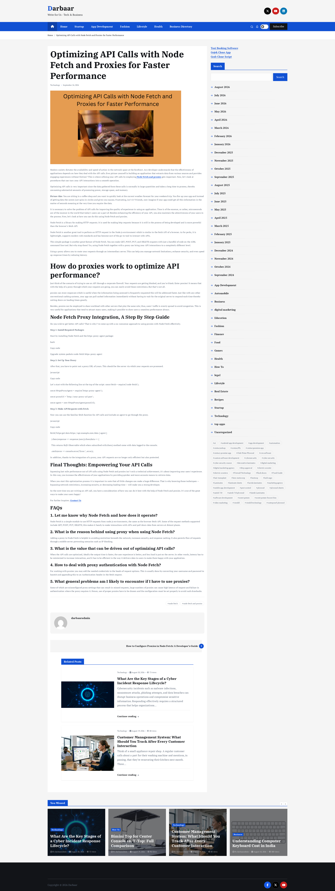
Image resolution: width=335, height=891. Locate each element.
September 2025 (224, 177)
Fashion (125, 26)
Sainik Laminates (258, 493)
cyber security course (223, 463)
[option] (76, 832)
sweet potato (244, 497)
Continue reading (127, 716)
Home (64, 26)
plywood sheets (277, 488)
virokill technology (254, 502)
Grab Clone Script (221, 56)
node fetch (173, 603)
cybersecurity (251, 458)
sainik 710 (218, 493)
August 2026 (222, 87)
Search (217, 66)
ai (215, 443)
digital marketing (225, 309)
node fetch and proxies (192, 603)
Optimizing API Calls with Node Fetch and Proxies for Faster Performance (90, 35)
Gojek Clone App (221, 52)
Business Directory (181, 26)
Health (158, 26)
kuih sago (268, 478)
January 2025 (222, 242)
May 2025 (220, 209)
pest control (246, 488)
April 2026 (220, 119)
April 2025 (220, 217)
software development (223, 497)
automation (275, 443)
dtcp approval (246, 468)
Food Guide (277, 473)
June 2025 (220, 201)
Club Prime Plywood (246, 453)
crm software (265, 453)
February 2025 (223, 234)
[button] (282, 804)
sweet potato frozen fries (266, 497)
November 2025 (223, 160)
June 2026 (220, 103)
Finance (219, 334)
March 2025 (221, 225)
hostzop (254, 478)
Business (219, 301)
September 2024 (224, 275)
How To (219, 366)
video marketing (221, 502)
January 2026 (222, 144)
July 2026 (220, 95)
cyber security (269, 458)
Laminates (218, 483)
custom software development (226, 458)
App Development (102, 26)
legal (217, 375)
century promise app (222, 453)
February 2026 (223, 136)
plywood (260, 488)
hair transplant (220, 478)
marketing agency (275, 483)
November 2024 (223, 258)
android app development (232, 443)
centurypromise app (255, 448)
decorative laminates (246, 463)
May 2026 (220, 111)
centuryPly (236, 448)
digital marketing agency (224, 468)
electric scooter (264, 468)
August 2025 (222, 185)
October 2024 (222, 266)
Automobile (221, 293)
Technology (55, 85)
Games (218, 350)
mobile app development (224, 488)
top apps (219, 424)
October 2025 (222, 168)
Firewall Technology (242, 473)
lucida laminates (255, 483)
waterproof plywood (276, 502)
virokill (237, 502)
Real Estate (221, 391)
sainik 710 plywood (236, 493)
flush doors (261, 473)
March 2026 (221, 127)
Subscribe (278, 26)
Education (220, 318)
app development (257, 443)
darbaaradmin (80, 618)
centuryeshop (219, 448)
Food (217, 342)
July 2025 (220, 193)
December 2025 (223, 152)
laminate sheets (235, 483)
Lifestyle (142, 26)
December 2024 (223, 250)
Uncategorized (223, 432)
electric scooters (221, 473)
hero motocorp (239, 478)
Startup (79, 26)
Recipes (219, 399)
